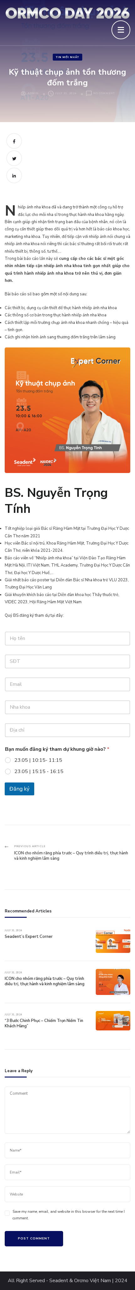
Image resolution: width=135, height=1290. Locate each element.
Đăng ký (19, 789)
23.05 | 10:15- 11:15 (38, 760)
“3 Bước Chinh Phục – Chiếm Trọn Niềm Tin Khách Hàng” (44, 1023)
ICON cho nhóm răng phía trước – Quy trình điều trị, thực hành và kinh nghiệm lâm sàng (44, 981)
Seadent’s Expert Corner (29, 936)
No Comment (104, 93)
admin (33, 93)
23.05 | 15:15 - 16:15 (38, 771)
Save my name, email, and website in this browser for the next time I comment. (69, 1215)
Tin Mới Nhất (67, 57)
